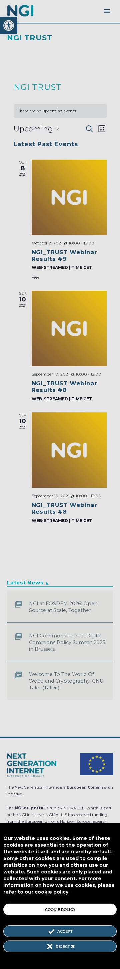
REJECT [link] (63, 946)
